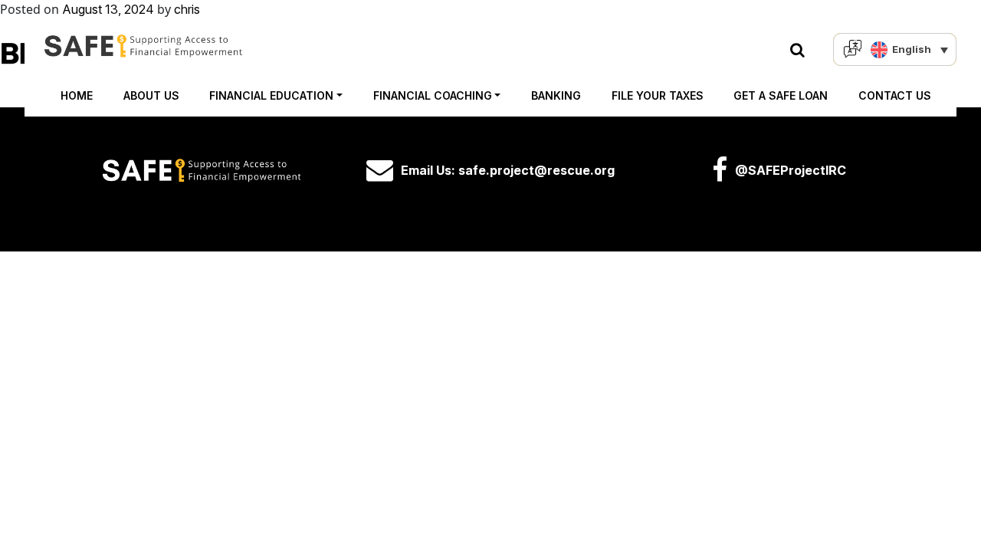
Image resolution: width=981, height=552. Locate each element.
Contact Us (894, 95)
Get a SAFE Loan (780, 95)
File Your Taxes (658, 95)
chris (187, 9)
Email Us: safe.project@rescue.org (508, 170)
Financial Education (271, 95)
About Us (151, 95)
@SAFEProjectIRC (790, 170)
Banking (556, 95)
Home (77, 95)
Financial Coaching (432, 95)
